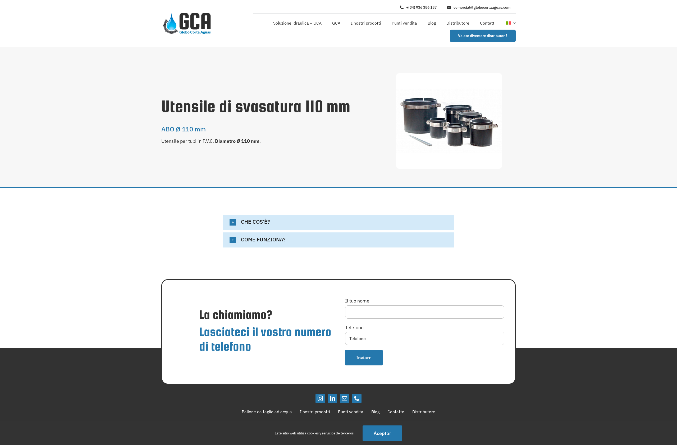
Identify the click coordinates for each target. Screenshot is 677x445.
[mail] (344, 398)
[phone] (357, 398)
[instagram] (320, 398)
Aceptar (382, 433)
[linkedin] (332, 398)
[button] (338, 222)
